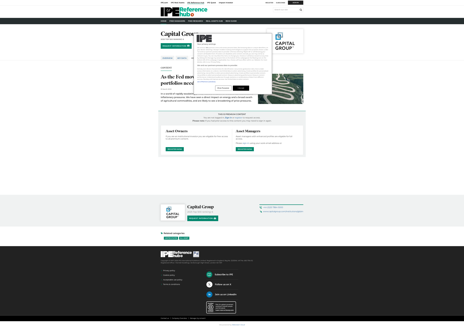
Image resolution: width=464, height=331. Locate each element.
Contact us (165, 318)
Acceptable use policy (172, 280)
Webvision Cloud (238, 325)
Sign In (296, 3)
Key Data (182, 58)
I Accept (241, 88)
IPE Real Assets (177, 3)
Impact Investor (226, 3)
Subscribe (280, 3)
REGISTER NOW (175, 149)
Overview (168, 58)
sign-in (246, 143)
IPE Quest (211, 3)
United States (171, 238)
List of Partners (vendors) (206, 82)
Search (300, 9)
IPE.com (164, 3)
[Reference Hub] (184, 16)
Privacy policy (169, 270)
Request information (174, 46)
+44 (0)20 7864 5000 (273, 207)
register (238, 118)
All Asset (184, 238)
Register (269, 3)
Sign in (228, 118)
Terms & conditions (171, 284)
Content (166, 68)
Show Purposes (223, 88)
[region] (233, 63)
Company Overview (179, 318)
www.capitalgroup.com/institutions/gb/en (283, 211)
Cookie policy (169, 275)
